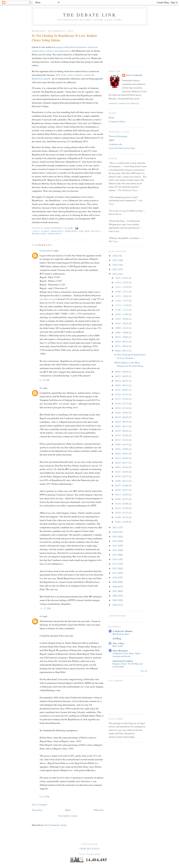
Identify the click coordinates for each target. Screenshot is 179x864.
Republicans (39, 234)
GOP (81, 231)
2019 (115, 536)
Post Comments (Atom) (56, 825)
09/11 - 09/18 (122, 346)
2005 (115, 600)
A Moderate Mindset (122, 631)
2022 (115, 273)
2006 (115, 595)
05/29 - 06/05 (122, 430)
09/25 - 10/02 (122, 337)
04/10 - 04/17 (122, 462)
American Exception (122, 660)
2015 (115, 554)
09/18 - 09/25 (122, 341)
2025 (115, 260)
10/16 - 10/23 (122, 323)
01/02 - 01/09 (122, 521)
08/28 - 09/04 (122, 371)
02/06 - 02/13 (122, 499)
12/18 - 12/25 (122, 282)
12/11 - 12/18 (122, 287)
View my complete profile (124, 103)
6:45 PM (44, 796)
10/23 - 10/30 (122, 318)
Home (68, 810)
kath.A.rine (114, 231)
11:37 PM (45, 608)
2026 (115, 255)
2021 (115, 527)
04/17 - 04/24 (122, 458)
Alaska (45, 231)
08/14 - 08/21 (122, 380)
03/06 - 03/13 (122, 480)
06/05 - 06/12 (122, 426)
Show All (144, 671)
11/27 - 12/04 (122, 296)
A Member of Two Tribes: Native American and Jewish (126, 655)
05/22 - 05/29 (122, 435)
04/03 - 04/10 (122, 467)
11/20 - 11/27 (122, 300)
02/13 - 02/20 (122, 494)
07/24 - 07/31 (122, 394)
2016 (115, 550)
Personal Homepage (118, 136)
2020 (115, 531)
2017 (115, 545)
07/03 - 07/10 (122, 408)
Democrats (71, 231)
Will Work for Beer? (121, 634)
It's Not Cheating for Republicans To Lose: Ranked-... (130, 356)
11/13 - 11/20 (122, 305)
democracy (57, 231)
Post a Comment (39, 804)
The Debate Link (90, 15)
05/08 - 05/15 (122, 444)
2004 (115, 604)
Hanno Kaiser (115, 214)
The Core (113, 241)
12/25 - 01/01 (122, 277)
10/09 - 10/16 (122, 327)
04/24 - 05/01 (122, 453)
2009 (115, 582)
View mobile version (67, 815)
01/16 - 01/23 (122, 512)
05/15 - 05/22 (122, 439)
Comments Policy (117, 121)
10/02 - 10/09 (122, 332)
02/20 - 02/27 (122, 489)
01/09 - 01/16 (122, 517)
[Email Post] (76, 228)
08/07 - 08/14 (122, 385)
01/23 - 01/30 (122, 508)
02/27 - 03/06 (122, 485)
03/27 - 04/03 (122, 471)
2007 (115, 591)
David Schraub (134, 75)
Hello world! (117, 646)
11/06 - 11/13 (122, 309)
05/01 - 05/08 (122, 449)
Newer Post (37, 810)
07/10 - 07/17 (122, 403)
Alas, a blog (118, 643)
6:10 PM (44, 380)
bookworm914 (46, 250)
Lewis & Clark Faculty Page (122, 148)
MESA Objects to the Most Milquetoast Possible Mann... (129, 364)
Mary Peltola (93, 231)
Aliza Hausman (120, 650)
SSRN (111, 140)
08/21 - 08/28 (122, 376)
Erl (41, 387)
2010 (115, 577)
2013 (115, 563)
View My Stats (89, 848)
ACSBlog (116, 638)
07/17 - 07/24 (122, 399)
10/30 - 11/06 (122, 314)
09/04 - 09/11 (122, 350)
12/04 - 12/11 (122, 291)
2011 (115, 572)
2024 (115, 264)
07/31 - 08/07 (122, 389)
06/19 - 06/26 (122, 417)
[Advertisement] (126, 44)
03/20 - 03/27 (122, 476)
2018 (115, 541)
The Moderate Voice (128, 190)
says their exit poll (49, 299)
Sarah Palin (54, 234)
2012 (115, 568)
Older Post (98, 810)
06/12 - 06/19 (122, 421)
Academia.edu (115, 144)
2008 (115, 586)
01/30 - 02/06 (122, 503)
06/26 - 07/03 (122, 412)
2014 (115, 559)
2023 (115, 269)
